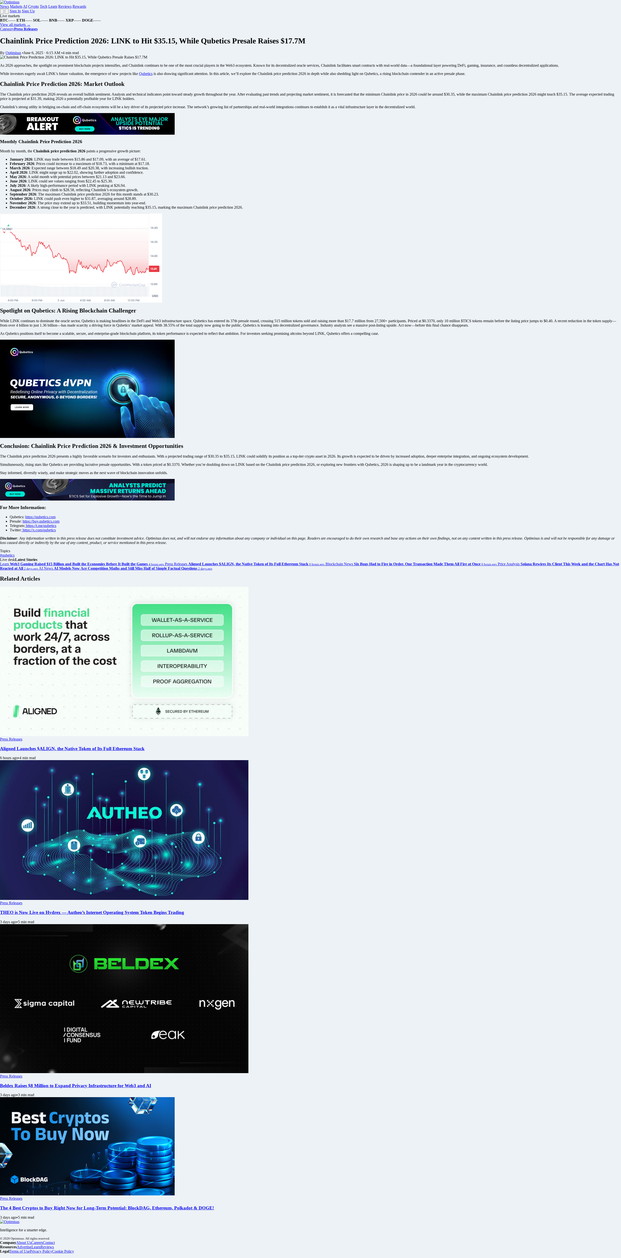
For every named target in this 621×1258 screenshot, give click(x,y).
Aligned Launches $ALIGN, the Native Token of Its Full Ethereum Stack (72, 748)
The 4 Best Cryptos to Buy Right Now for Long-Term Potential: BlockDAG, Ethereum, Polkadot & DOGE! (107, 1207)
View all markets (15, 25)
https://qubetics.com (40, 517)
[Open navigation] (2, 11)
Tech (43, 6)
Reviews (65, 6)
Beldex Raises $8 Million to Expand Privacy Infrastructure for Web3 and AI (75, 1085)
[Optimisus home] (9, 2)
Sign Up (28, 11)
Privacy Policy (41, 1251)
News (4, 6)
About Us (23, 1243)
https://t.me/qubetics (40, 526)
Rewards (79, 6)
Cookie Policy (63, 1251)
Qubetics (146, 74)
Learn (52, 6)
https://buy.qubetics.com (41, 521)
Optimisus (13, 53)
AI (25, 6)
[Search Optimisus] (7, 11)
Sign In (15, 11)
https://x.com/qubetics (39, 530)
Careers (37, 1243)
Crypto (33, 6)
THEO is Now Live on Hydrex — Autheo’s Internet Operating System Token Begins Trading (92, 912)
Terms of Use (19, 1251)
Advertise (24, 1247)
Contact (49, 1243)
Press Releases (11, 739)
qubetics (7, 555)
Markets (16, 6)
